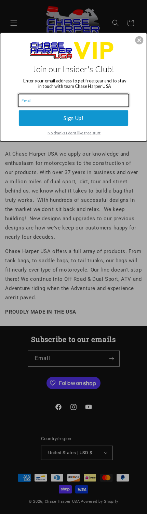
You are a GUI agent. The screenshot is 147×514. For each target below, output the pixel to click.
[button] (139, 40)
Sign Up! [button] (73, 118)
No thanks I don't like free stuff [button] (74, 132)
